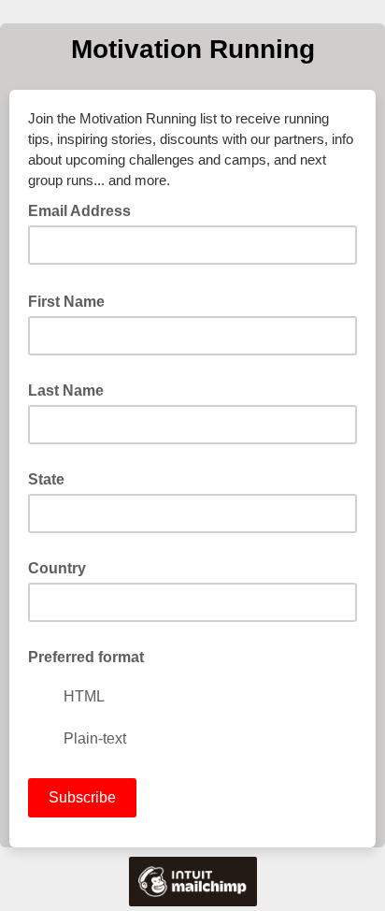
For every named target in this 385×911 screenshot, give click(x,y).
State (46, 479)
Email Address (85, 209)
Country (57, 568)
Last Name (66, 390)
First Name (72, 300)
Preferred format (86, 657)
